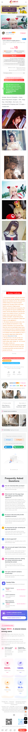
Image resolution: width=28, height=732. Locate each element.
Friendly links (5, 701)
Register (20, 439)
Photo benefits (20, 26)
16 (18, 385)
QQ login (9, 447)
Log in (22, 58)
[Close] (23, 84)
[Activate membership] (25, 708)
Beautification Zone (11, 26)
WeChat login (19, 447)
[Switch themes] (25, 722)
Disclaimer (11, 701)
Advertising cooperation (21, 701)
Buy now (14, 55)
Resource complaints (9, 703)
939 (14, 385)
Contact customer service (13, 617)
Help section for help (12, 336)
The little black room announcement (18, 703)
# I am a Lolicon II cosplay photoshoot (11, 363)
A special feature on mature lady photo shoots (14, 358)
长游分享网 (12, 706)
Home (4, 26)
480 (22, 385)
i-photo (7, 32)
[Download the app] (25, 718)
